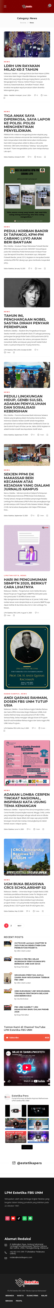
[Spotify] (30, 1218)
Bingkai (9, 1301)
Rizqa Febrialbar (23, 967)
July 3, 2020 (25, 728)
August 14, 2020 (26, 613)
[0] (7, 943)
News (7, 62)
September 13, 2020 (21, 516)
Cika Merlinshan (22, 999)
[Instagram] (7, 1218)
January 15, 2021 (20, 268)
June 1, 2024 (27, 95)
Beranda (23, 23)
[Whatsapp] (25, 1218)
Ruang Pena (32, 1296)
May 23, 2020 (19, 911)
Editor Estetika (9, 157)
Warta (20, 1296)
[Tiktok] (19, 1218)
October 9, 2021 (20, 157)
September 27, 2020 (21, 435)
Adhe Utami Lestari (24, 951)
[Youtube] (13, 1218)
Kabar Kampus (12, 694)
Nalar (44, 1296)
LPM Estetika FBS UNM (12, 350)
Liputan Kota (11, 575)
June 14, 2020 (19, 829)
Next (19, 926)
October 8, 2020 (26, 350)
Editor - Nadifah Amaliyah (13, 95)
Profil (19, 1301)
